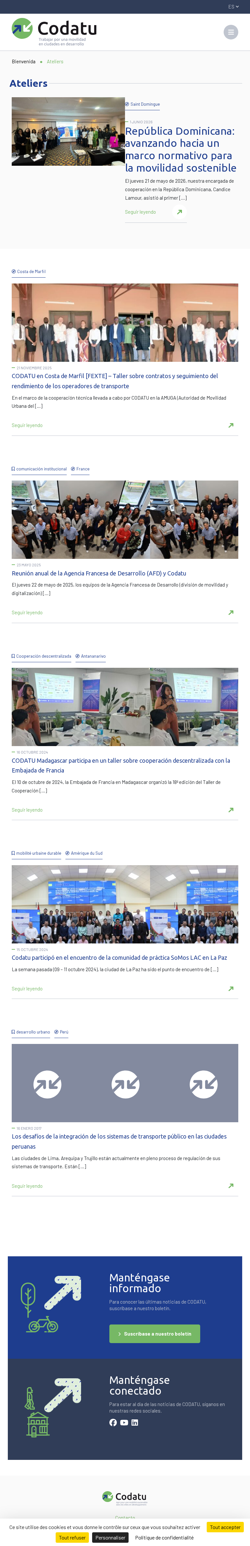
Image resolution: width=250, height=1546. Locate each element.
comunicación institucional (41, 468)
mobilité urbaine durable (38, 853)
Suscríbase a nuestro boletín (157, 1334)
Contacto (125, 1518)
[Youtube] (124, 1423)
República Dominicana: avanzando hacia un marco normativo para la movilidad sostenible (181, 149)
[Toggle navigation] (231, 32)
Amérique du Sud (87, 853)
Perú (64, 1031)
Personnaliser (110, 1537)
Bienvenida (23, 61)
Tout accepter (225, 1527)
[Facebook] (113, 1423)
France (83, 468)
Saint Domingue (145, 104)
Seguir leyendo (140, 212)
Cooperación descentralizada (43, 656)
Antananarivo (93, 656)
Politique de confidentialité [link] (164, 1537)
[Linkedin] (135, 1423)
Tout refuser (72, 1537)
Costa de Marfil (31, 271)
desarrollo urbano (33, 1031)
